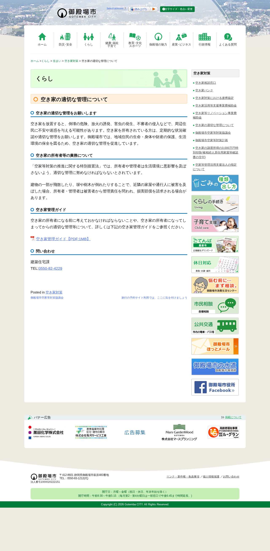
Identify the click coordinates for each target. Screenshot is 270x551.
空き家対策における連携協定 (214, 98)
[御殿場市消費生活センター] (215, 292)
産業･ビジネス (181, 44)
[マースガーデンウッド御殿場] (179, 433)
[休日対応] (215, 272)
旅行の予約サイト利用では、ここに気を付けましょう (154, 297)
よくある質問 (228, 44)
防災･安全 (65, 44)
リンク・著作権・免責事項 (182, 476)
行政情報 (205, 44)
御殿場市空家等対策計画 (211, 140)
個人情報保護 (211, 476)
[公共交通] (215, 333)
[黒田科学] (46, 433)
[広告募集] (135, 433)
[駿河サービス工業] (91, 433)
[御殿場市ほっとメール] (215, 353)
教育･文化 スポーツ (135, 44)
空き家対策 (54, 292)
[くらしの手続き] (215, 210)
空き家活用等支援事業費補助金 (216, 105)
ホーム (42, 44)
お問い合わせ (231, 476)
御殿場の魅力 (158, 44)
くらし (88, 44)
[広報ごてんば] (215, 251)
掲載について (233, 417)
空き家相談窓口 (205, 82)
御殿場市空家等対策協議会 (47, 297)
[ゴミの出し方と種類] (215, 190)
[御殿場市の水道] (215, 374)
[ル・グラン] (223, 433)
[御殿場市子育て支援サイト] (215, 231)
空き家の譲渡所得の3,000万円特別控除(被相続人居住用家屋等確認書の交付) (215, 152)
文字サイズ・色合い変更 (179, 9)
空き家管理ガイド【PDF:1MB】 (63, 239)
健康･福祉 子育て (112, 44)
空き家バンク (204, 90)
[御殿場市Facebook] (215, 394)
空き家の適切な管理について (214, 125)
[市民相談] (215, 313)
